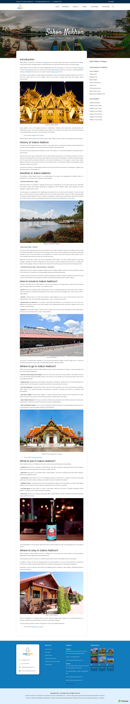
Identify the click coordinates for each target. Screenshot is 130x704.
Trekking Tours (93, 77)
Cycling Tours (93, 74)
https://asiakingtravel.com (28, 671)
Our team (47, 652)
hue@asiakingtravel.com (43, 1)
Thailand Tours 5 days (95, 105)
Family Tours (92, 85)
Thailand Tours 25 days (95, 119)
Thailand (45, 62)
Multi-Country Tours (94, 91)
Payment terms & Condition (52, 661)
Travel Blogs (48, 664)
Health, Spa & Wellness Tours (97, 94)
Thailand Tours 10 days (37, 135)
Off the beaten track (95, 88)
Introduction (48, 649)
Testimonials (105, 7)
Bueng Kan (30, 70)
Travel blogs (94, 7)
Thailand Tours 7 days (37, 626)
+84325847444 (57, 1)
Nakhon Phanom (55, 70)
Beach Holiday (93, 80)
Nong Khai (80, 67)
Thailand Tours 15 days (95, 114)
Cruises (84, 7)
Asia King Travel (70, 683)
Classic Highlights (94, 71)
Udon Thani (55, 72)
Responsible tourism (50, 658)
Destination (65, 7)
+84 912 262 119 (25, 663)
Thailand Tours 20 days (95, 117)
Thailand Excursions (36, 457)
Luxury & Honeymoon (95, 82)
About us (75, 7)
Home (57, 7)
